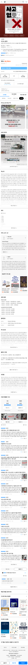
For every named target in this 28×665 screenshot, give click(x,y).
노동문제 (18, 301)
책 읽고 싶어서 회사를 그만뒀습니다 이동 (5, 607)
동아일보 (13, 312)
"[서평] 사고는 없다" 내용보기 (14, 529)
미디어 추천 (8, 309)
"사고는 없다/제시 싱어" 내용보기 (14, 502)
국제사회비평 (19, 303)
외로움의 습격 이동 (14, 607)
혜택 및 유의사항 (7, 410)
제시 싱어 (3, 45)
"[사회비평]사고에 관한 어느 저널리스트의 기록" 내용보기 (14, 489)
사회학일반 (16, 305)
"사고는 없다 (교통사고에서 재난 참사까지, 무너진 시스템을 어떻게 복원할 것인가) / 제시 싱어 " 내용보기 (14, 461)
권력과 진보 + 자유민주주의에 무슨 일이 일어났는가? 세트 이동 (6, 286)
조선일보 (13, 309)
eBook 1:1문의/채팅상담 (13, 651)
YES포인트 (3, 63)
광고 (16, 658)
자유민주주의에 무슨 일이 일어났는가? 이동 (15, 284)
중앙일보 (13, 310)
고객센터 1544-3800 (6, 650)
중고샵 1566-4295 (21, 650)
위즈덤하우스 (3, 47)
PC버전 (9, 656)
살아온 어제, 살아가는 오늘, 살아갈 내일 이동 (23, 630)
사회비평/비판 (13, 301)
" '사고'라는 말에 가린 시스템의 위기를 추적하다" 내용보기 (14, 516)
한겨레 (12, 314)
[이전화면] (1, 2)
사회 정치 (7, 301)
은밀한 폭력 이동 (5, 630)
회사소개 (12, 656)
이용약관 (7, 655)
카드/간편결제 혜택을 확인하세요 (19, 71)
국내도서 (3, 309)
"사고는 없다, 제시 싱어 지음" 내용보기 (14, 556)
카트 (26, 2)
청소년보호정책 (19, 655)
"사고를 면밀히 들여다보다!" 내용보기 (14, 543)
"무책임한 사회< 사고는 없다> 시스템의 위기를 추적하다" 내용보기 (14, 475)
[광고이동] (23, 2)
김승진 (8, 45)
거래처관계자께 (17, 656)
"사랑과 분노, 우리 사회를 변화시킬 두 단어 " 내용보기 (14, 433)
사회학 (11, 305)
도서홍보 (12, 658)
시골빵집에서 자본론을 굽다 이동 (23, 607)
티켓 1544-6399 (14, 650)
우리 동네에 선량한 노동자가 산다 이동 (14, 630)
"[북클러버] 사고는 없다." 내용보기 (14, 447)
